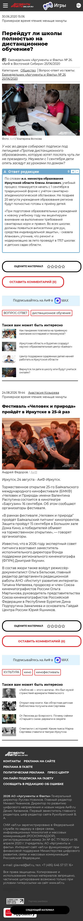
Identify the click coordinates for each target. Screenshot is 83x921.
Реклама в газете (18, 767)
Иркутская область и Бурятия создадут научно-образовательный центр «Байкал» (45, 345)
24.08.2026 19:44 (13, 393)
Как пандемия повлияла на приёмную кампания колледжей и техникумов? (43, 332)
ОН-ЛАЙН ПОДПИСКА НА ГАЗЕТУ (28, 778)
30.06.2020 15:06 (13, 16)
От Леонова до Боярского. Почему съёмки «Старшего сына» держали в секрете (46, 717)
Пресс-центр (58, 772)
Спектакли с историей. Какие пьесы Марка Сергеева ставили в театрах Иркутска (46, 730)
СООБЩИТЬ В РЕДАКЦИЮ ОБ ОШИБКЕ (33, 784)
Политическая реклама (23, 772)
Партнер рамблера (38, 901)
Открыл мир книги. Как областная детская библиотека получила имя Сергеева (46, 704)
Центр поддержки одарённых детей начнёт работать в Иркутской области (46, 358)
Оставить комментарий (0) (32, 282)
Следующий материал (40, 910)
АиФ (13, 138)
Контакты (12, 761)
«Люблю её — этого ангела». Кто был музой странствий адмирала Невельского (46, 691)
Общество (28, 70)
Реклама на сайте (39, 761)
